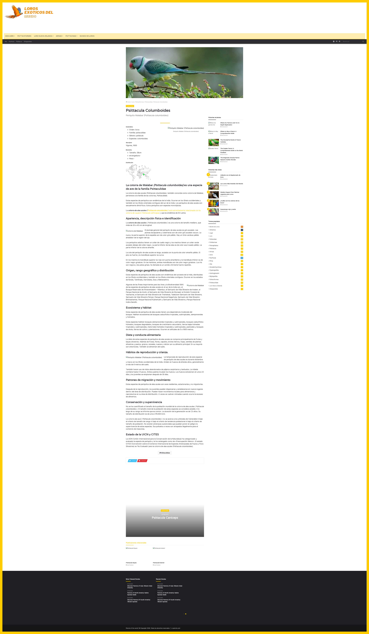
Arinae (59, 36)
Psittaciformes (139, 102)
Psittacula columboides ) (158, 210)
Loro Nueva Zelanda (43, 36)
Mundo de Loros (87, 36)
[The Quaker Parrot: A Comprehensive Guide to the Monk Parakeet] (213, 151)
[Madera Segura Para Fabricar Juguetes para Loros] (213, 194)
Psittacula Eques (131, 563)
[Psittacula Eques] (138, 554)
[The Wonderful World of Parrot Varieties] (213, 142)
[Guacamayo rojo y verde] (213, 212)
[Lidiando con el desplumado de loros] (213, 177)
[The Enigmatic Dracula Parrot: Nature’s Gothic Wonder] (213, 160)
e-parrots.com (176, 628)
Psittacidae (212, 239)
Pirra (211, 261)
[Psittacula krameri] (165, 554)
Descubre (9, 36)
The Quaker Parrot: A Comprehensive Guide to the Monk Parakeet (231, 150)
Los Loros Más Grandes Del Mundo (231, 183)
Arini (211, 255)
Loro (133, 102)
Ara (6, 41)
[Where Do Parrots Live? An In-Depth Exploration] (213, 125)
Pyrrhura (11, 41)
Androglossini (214, 273)
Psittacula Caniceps (165, 518)
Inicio (128, 102)
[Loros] (29, 12)
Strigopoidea (28, 41)
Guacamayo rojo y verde (228, 209)
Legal (211, 233)
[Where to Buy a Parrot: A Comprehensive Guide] (213, 134)
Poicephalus (213, 245)
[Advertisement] (245, 17)
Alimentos (212, 230)
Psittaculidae (149, 102)
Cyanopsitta (214, 270)
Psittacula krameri (158, 563)
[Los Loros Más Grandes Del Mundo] (213, 186)
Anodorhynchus (215, 267)
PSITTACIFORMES (24, 36)
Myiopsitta (213, 276)
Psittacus (19, 41)
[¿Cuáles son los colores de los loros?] (213, 203)
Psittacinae (71, 36)
